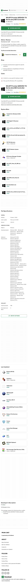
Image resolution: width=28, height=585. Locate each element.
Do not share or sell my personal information (11, 563)
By (8, 23)
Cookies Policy (5, 561)
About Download (5, 542)
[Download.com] (4, 10)
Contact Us (4, 547)
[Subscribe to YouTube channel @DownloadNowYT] (8, 573)
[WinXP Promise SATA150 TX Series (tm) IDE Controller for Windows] (3, 21)
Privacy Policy (4, 556)
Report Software (15, 315)
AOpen (3, 504)
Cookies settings (5, 565)
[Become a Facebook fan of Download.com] (3, 573)
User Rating (16, 23)
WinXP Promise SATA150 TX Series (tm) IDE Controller (16, 19)
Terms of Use (4, 558)
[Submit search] (10, 10)
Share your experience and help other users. (11, 35)
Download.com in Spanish (7, 549)
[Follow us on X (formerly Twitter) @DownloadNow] (5, 573)
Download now (15, 28)
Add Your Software (5, 544)
